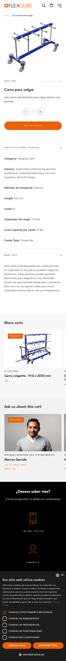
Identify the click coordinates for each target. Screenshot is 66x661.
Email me (10, 469)
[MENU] (58, 5)
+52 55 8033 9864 (15, 465)
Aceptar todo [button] (17, 645)
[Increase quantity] (40, 112)
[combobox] (57, 575)
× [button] (62, 575)
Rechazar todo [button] (48, 645)
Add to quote (33, 126)
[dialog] (33, 616)
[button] (43, 5)
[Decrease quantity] (25, 112)
